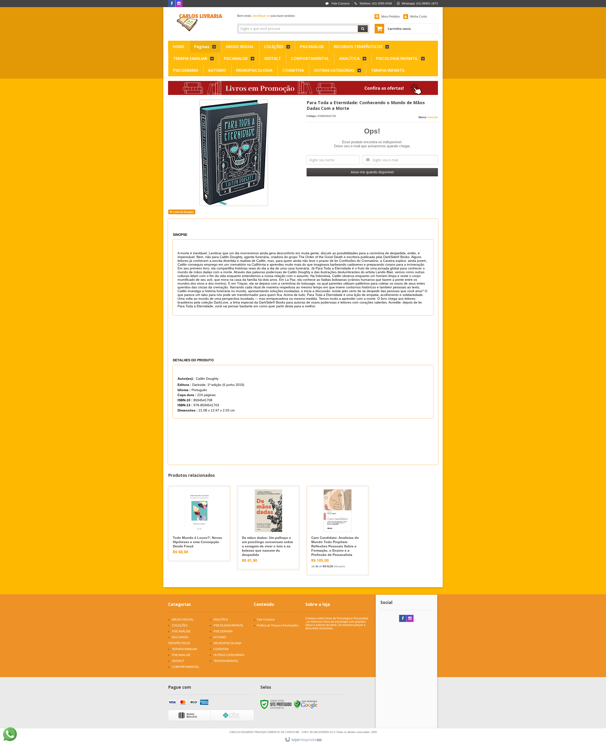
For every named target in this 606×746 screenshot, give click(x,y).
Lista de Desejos (183, 211)
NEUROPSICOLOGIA (227, 643)
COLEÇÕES (180, 625)
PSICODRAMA (223, 631)
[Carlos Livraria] (199, 22)
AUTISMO (219, 637)
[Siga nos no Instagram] (179, 3)
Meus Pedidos (390, 16)
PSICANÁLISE (181, 631)
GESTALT (178, 661)
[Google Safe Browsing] (305, 704)
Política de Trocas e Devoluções (277, 625)
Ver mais (202, 539)
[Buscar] (363, 28)
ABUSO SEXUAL (183, 619)
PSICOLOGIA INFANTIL (229, 625)
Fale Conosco (340, 3)
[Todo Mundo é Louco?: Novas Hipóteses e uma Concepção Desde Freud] (199, 523)
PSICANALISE (181, 655)
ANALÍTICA (220, 619)
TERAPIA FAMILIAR (184, 649)
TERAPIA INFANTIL (226, 661)
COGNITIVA (221, 649)
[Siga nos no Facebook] (171, 3)
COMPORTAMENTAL (185, 667)
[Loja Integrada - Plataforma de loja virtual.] (303, 739)
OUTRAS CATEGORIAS (229, 655)
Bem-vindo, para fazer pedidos (266, 16)
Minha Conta (418, 16)
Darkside (433, 117)
